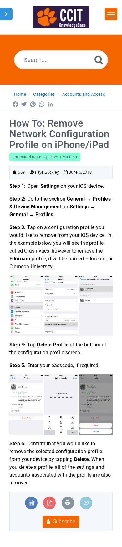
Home (20, 94)
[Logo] (61, 17)
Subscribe (63, 521)
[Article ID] (15, 172)
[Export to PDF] (49, 502)
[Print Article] (67, 502)
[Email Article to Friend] (86, 502)
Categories (44, 94)
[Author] (32, 172)
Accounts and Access (83, 94)
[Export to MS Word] (31, 502)
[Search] (99, 59)
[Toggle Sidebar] (6, 14)
